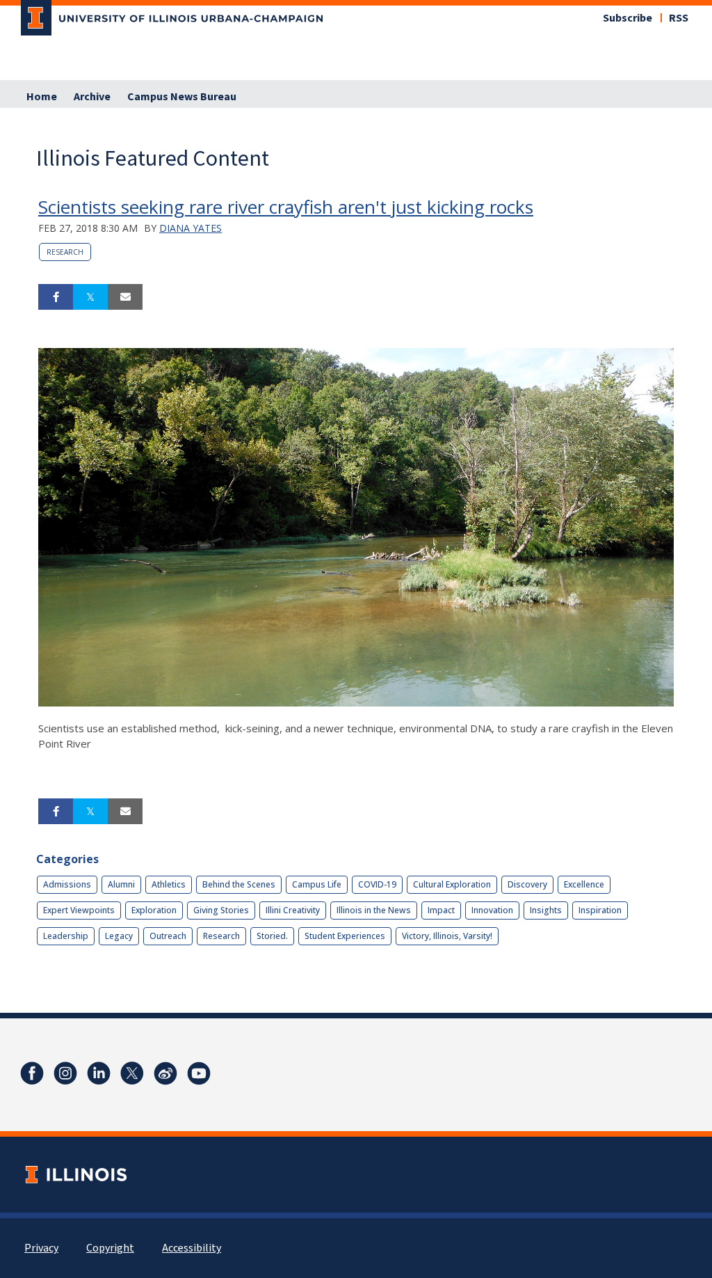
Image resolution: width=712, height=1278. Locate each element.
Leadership (65, 936)
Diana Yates (190, 228)
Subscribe (627, 18)
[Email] (125, 297)
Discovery (527, 884)
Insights (546, 910)
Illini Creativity (293, 910)
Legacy (119, 936)
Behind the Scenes (238, 884)
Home (41, 96)
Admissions (67, 884)
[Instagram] (65, 1073)
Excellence (584, 884)
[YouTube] (199, 1073)
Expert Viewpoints (79, 910)
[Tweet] (90, 297)
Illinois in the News (374, 910)
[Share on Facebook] (55, 297)
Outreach (167, 936)
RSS (678, 18)
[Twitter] (132, 1073)
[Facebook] (32, 1073)
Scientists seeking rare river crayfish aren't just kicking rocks (285, 206)
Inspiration (600, 910)
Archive (92, 96)
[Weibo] (165, 1073)
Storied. (272, 936)
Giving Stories (221, 910)
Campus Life (316, 884)
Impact (441, 910)
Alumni (121, 884)
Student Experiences (345, 936)
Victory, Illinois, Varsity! (447, 936)
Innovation (492, 910)
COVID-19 (377, 884)
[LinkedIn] (98, 1073)
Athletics (169, 884)
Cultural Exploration (452, 884)
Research (65, 252)
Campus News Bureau (181, 96)
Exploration (154, 910)
